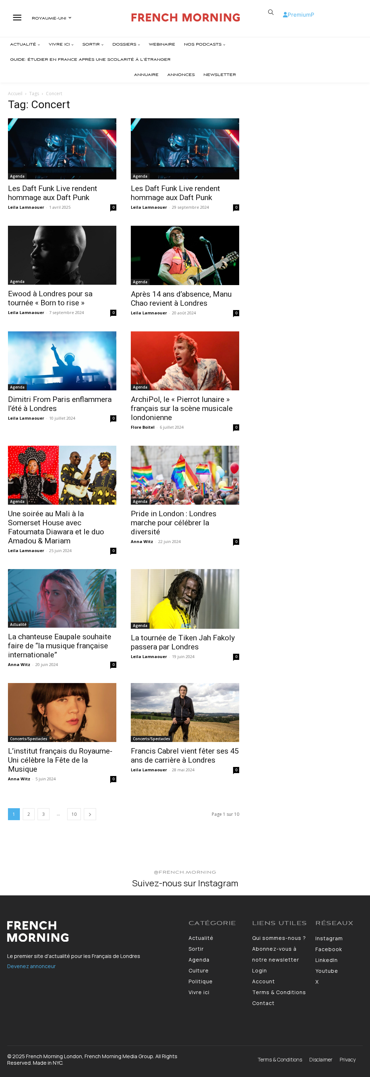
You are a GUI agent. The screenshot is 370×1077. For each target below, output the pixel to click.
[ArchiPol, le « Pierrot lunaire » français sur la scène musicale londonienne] (185, 360)
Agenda (17, 176)
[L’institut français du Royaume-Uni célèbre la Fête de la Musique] (62, 712)
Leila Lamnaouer (26, 207)
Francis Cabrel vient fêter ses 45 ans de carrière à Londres (185, 755)
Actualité (18, 624)
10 (74, 814)
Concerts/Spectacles (28, 738)
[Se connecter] (285, 14)
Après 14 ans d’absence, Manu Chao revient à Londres (181, 299)
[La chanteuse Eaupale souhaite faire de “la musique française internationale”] (62, 598)
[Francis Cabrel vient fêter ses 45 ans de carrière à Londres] (185, 712)
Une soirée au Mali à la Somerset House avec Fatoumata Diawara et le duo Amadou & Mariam (56, 527)
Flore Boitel (143, 427)
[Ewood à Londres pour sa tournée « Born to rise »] (62, 255)
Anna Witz (142, 541)
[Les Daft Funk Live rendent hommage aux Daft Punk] (62, 148)
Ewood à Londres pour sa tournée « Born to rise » (50, 298)
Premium (299, 14)
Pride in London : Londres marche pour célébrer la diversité (173, 522)
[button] (271, 12)
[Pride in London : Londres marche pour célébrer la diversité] (185, 475)
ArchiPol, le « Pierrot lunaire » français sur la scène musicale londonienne (182, 408)
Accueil (15, 93)
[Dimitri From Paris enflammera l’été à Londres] (62, 360)
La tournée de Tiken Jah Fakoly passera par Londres (183, 642)
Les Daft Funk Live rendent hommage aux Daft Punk (52, 193)
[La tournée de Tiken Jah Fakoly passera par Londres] (185, 599)
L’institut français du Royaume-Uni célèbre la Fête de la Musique (60, 760)
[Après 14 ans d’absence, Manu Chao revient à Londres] (185, 255)
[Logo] (186, 17)
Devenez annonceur (31, 966)
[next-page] (90, 814)
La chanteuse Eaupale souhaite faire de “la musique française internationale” (59, 645)
